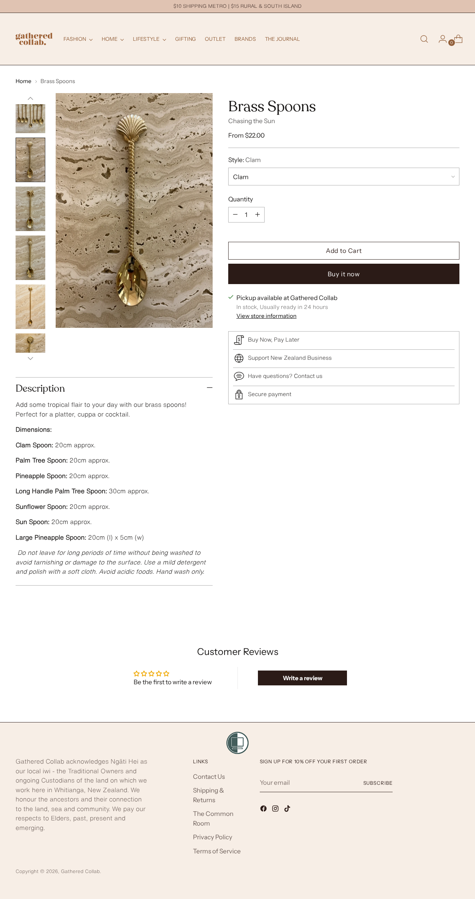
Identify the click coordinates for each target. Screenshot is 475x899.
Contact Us (209, 776)
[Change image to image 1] (30, 111)
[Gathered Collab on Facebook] (264, 810)
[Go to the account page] (439, 39)
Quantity (240, 198)
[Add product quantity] (257, 214)
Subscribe (378, 783)
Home (24, 81)
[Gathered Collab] (34, 38)
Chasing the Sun (251, 121)
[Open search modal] (424, 39)
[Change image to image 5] (30, 306)
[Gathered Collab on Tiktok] (288, 810)
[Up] (30, 98)
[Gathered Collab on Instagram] (276, 810)
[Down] (30, 358)
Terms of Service (217, 851)
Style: (244, 159)
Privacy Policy (212, 837)
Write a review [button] (302, 678)
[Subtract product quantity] (235, 214)
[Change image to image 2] (30, 160)
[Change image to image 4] (30, 258)
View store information (266, 315)
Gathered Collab (80, 871)
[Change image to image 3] (30, 209)
